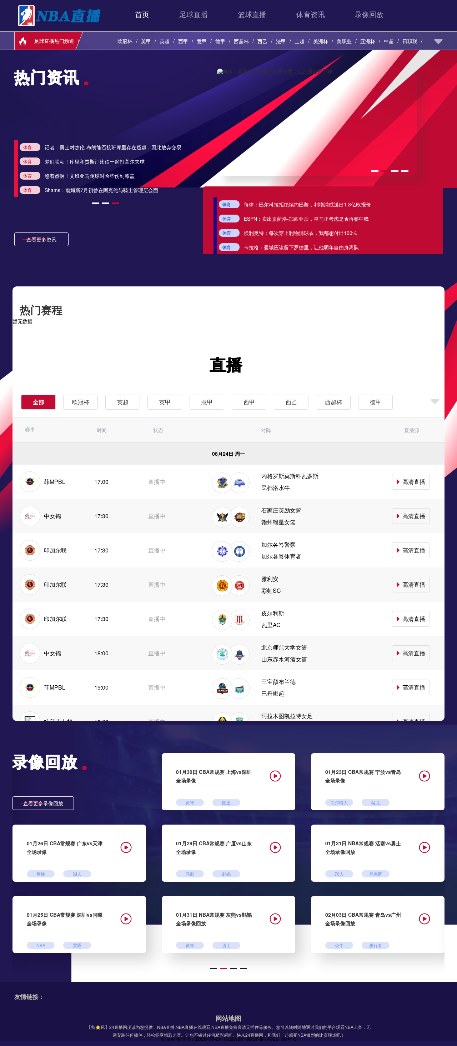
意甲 (202, 41)
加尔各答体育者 (281, 556)
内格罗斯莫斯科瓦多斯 (289, 476)
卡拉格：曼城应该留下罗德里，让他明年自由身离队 (301, 247)
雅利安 (269, 579)
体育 (88, 147)
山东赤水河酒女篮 (284, 659)
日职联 (409, 41)
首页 (142, 14)
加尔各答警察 (278, 544)
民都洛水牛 (275, 488)
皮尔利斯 (272, 613)
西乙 (262, 41)
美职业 (344, 41)
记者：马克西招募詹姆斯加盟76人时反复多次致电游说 (165, 175)
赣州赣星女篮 (278, 522)
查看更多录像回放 (43, 803)
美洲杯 (320, 41)
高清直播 (413, 481)
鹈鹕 (226, 874)
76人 (339, 874)
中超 (389, 41)
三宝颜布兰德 (278, 681)
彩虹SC (271, 590)
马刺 (190, 874)
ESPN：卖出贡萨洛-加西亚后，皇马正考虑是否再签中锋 (306, 218)
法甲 (281, 41)
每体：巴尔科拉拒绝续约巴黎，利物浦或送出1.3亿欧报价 (307, 204)
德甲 (220, 41)
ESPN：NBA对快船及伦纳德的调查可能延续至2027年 (165, 161)
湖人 (77, 874)
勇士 (226, 945)
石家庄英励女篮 (281, 510)
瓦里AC (271, 625)
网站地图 (228, 1018)
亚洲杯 (367, 41)
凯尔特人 (339, 802)
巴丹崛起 (272, 693)
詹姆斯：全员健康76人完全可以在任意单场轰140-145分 (167, 147)
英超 (165, 41)
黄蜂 (190, 802)
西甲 (183, 41)
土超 (300, 41)
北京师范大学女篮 (284, 647)
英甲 (146, 41)
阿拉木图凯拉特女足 (287, 716)
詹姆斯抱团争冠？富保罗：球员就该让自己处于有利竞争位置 (172, 190)
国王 (226, 802)
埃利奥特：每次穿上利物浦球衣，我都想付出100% (300, 232)
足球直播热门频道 (54, 40)
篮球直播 (252, 14)
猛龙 (375, 802)
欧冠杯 (124, 41)
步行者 (375, 945)
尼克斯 (375, 874)
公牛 (339, 945)
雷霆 (77, 945)
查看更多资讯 (41, 239)
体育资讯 (310, 14)
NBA (40, 945)
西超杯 (241, 41)
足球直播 (193, 14)
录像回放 (369, 14)
